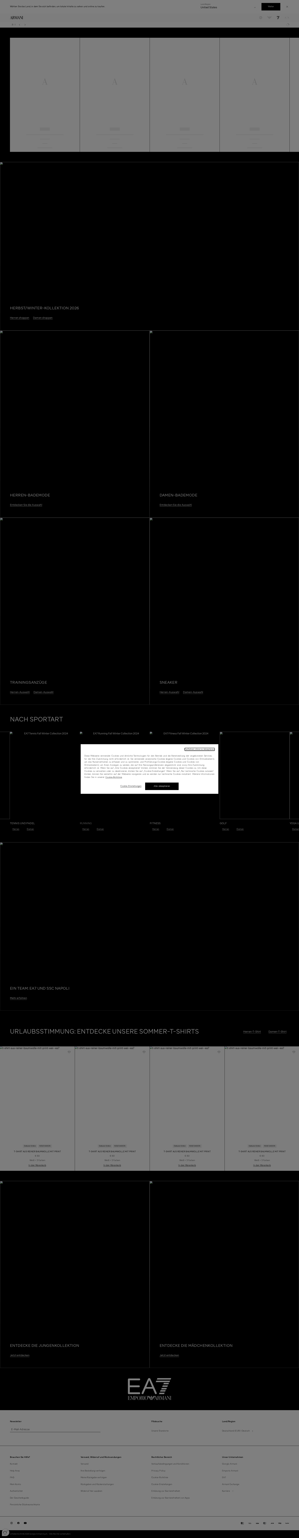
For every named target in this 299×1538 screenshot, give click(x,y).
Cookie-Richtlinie (113, 777)
